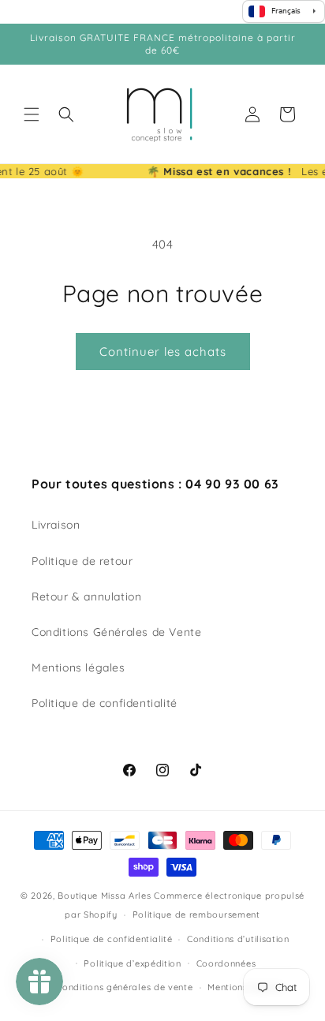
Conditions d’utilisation (238, 938)
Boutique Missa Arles (104, 895)
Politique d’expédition (132, 963)
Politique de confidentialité (104, 703)
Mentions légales (78, 667)
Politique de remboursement (196, 914)
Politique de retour (82, 561)
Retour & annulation (86, 596)
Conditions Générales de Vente (116, 632)
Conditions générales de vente (124, 987)
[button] (31, 114)
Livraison (56, 525)
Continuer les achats (162, 351)
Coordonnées (226, 963)
